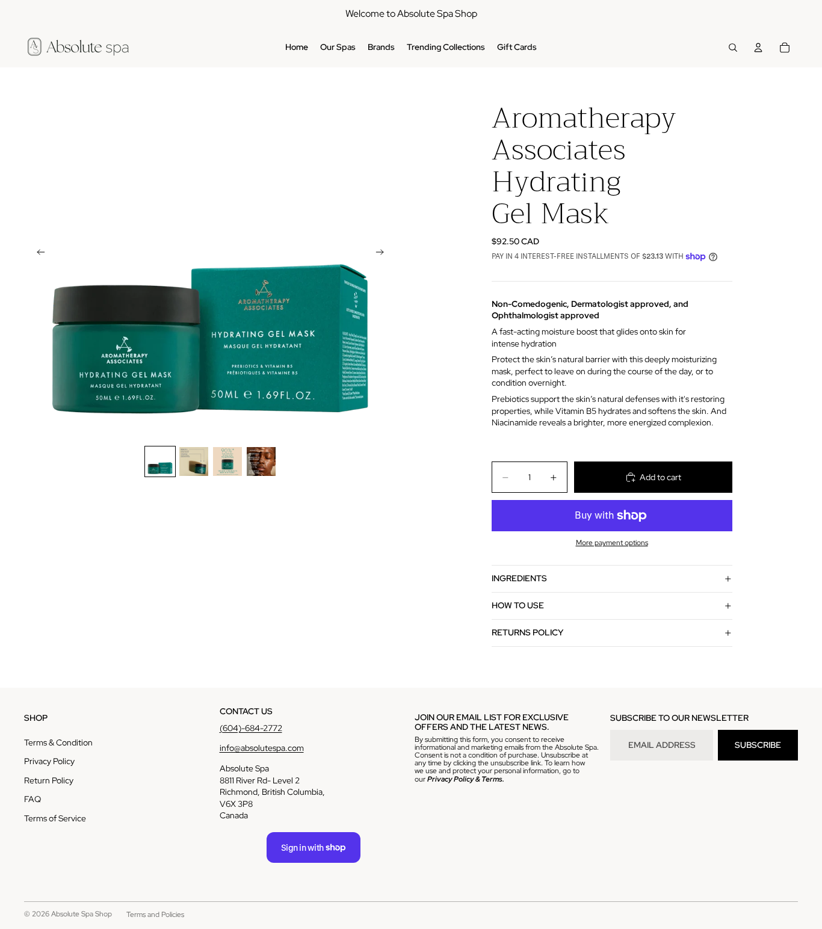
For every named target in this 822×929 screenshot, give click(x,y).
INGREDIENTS (519, 578)
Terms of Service (55, 818)
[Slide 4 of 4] (261, 461)
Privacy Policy (49, 761)
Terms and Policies (155, 914)
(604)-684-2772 (251, 728)
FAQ (32, 799)
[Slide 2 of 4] (193, 461)
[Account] (758, 47)
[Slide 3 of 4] (227, 461)
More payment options (612, 543)
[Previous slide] (37, 254)
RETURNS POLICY (527, 632)
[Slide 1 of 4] (160, 461)
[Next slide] (383, 254)
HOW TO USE (518, 605)
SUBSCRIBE (758, 744)
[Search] (733, 47)
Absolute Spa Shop (81, 914)
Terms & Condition (58, 742)
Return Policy (48, 780)
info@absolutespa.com (262, 747)
